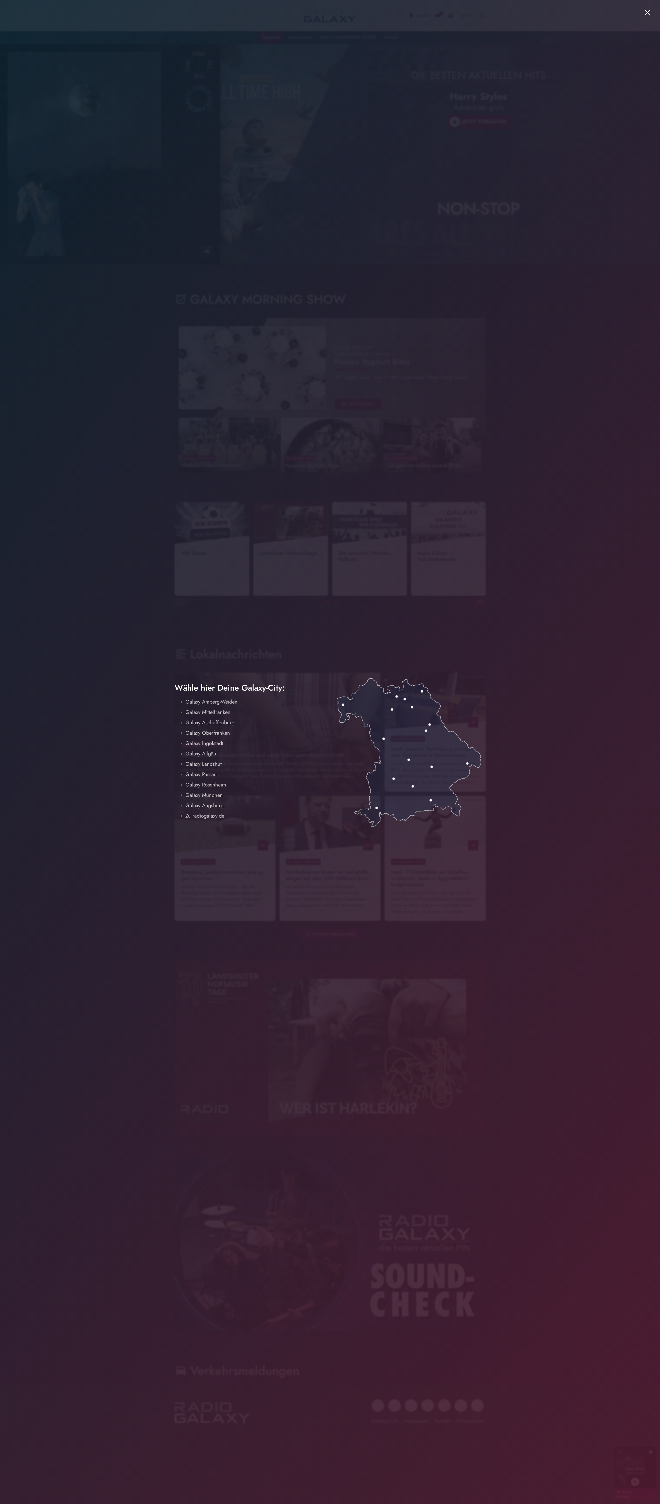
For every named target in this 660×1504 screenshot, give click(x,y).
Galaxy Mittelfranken (208, 712)
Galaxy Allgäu (200, 753)
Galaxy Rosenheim (205, 785)
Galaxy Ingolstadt (204, 743)
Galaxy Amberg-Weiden (211, 702)
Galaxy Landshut (203, 764)
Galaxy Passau (201, 774)
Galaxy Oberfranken (207, 733)
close (647, 12)
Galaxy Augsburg (204, 805)
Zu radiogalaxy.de (204, 816)
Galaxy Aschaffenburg (209, 722)
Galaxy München (204, 795)
